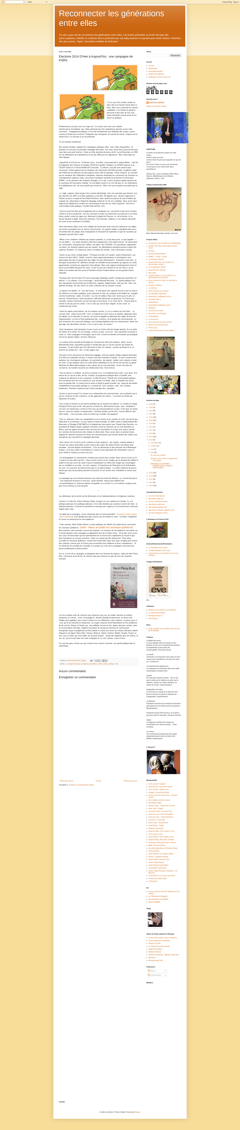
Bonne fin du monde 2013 (158, 325)
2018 (151, 427)
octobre (154, 446)
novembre (155, 443)
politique (111, 664)
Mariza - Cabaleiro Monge (158, 857)
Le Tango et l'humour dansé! (159, 946)
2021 (151, 417)
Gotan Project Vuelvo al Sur (158, 859)
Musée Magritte (154, 902)
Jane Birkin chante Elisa (157, 868)
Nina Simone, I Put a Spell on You (161, 837)
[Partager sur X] (101, 660)
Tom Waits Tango (154, 803)
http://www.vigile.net (155, 499)
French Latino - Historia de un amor (161, 806)
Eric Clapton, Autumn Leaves (159, 800)
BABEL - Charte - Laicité (157, 257)
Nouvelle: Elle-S (154, 299)
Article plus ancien (130, 781)
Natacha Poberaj (154, 952)
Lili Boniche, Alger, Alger (157, 878)
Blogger (137, 1112)
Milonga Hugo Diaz (155, 960)
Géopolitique (153, 302)
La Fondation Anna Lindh (158, 548)
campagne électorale (73, 664)
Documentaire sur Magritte (158, 899)
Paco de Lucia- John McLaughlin (160, 814)
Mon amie (152, 273)
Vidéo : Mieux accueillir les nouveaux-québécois (106, 527)
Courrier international (156, 496)
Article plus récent (66, 781)
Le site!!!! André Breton (156, 613)
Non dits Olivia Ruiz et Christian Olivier (163, 848)
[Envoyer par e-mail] (95, 660)
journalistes (93, 664)
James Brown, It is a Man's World (160, 854)
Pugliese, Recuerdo (155, 828)
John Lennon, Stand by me (158, 789)
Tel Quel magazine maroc (158, 513)
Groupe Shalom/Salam (157, 254)
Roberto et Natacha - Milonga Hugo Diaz (163, 955)
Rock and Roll (153, 851)
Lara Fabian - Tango (156, 825)
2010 (151, 482)
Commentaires (155, 975)
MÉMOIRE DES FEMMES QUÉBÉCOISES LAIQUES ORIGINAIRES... (161, 466)
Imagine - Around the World (158, 792)
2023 (151, 411)
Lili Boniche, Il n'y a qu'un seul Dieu (161, 876)
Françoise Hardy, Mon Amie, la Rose (162, 843)
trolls (116, 664)
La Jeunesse (153, 319)
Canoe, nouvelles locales (158, 501)
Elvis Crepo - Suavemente (158, 823)
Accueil (98, 781)
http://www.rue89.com (156, 504)
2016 (151, 433)
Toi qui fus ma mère (155, 311)
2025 (151, 404)
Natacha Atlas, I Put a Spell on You (161, 831)
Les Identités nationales (157, 294)
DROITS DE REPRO (156, 74)
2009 (151, 486)
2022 (151, 414)
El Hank (151, 251)
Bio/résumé (152, 68)
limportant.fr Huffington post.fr (159, 305)
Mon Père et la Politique (157, 314)
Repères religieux (155, 285)
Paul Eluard (152, 619)
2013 (151, 473)
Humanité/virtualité (155, 71)
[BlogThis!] (98, 660)
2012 (151, 476)
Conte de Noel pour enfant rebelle (161, 330)
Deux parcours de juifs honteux (160, 322)
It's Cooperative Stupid (156, 267)
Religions (152, 308)
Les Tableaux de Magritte (158, 896)
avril (152, 452)
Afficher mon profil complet (156, 106)
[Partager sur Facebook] (103, 660)
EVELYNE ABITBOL (157, 103)
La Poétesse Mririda (156, 259)
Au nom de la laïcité (158, 455)
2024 (151, 407)
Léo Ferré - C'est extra (156, 820)
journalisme (85, 664)
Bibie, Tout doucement (156, 845)
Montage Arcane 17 (155, 616)
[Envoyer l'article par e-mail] (91, 660)
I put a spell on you (155, 834)
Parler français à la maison (158, 291)
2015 (151, 437)
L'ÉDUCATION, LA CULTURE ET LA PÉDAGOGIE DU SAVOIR (161, 276)
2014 (151, 440)
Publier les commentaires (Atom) (81, 785)
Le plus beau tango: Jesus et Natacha (162, 938)
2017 (151, 430)
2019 (151, 424)
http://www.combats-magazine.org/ (161, 510)
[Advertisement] (98, 759)
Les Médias (152, 288)
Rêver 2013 (152, 328)
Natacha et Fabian (155, 949)
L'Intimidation (153, 316)
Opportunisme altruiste (157, 270)
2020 (151, 420)
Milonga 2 (152, 957)
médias (105, 664)
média (100, 664)
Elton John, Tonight (155, 808)
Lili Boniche (152, 881)
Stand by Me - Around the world (160, 787)
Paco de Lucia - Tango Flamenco (160, 817)
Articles (152, 971)
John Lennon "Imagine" (157, 784)
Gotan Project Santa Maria (158, 865)
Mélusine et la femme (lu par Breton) (162, 610)
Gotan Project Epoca (156, 862)
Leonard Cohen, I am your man (160, 811)
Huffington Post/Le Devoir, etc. (159, 77)
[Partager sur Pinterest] (106, 660)
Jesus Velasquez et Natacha (159, 941)
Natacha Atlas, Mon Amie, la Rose (161, 840)
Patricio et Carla (154, 943)
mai (152, 449)
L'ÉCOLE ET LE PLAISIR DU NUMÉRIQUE (164, 243)
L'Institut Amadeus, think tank (159, 550)
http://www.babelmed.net (157, 507)
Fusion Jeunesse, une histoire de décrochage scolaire (160, 263)
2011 (151, 479)
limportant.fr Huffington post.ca (159, 296)
